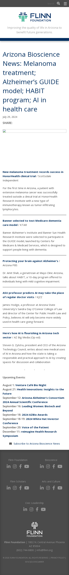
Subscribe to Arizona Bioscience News (37, 443)
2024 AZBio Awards (35, 414)
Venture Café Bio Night (30, 385)
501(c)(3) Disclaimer (34, 562)
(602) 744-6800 (25, 550)
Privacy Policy (58, 558)
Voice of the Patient (35, 427)
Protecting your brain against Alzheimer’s (30, 261)
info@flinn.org (45, 550)
